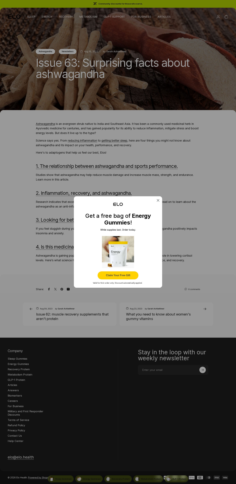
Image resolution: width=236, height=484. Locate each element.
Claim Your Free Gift (118, 275)
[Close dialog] (158, 200)
